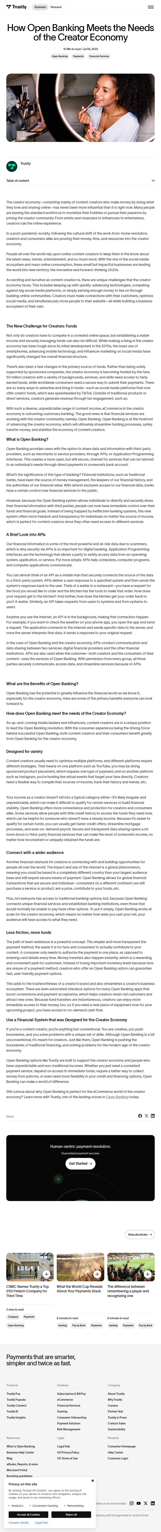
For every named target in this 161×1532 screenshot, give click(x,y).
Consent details (18, 1522)
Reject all (71, 1514)
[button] (151, 7)
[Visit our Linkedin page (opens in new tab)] (153, 1503)
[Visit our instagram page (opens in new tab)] (132, 1503)
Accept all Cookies (28, 1514)
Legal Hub (41, 1522)
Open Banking (117, 1097)
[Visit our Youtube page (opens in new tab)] (139, 1503)
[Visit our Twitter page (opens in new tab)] (146, 1503)
